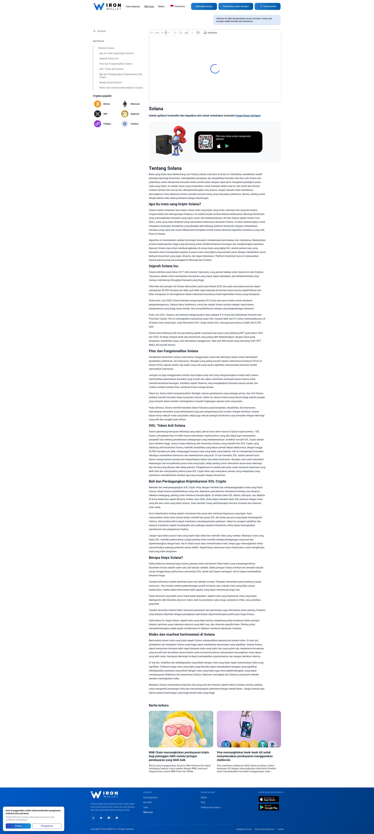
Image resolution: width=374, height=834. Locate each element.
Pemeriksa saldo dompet (236, 6)
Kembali (101, 31)
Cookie (280, 829)
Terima (18, 826)
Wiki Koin (149, 6)
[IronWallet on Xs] (93, 818)
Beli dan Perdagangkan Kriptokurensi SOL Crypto (120, 76)
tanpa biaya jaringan (248, 115)
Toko (145, 807)
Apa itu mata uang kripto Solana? (116, 53)
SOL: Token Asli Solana (111, 69)
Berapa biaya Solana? (110, 82)
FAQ (203, 802)
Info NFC (147, 802)
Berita (161, 6)
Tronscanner (269, 6)
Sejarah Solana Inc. (109, 58)
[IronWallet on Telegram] (116, 818)
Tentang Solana (106, 48)
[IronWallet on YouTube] (101, 818)
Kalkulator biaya (204, 6)
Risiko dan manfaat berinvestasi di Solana (121, 87)
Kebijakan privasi (244, 829)
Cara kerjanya (133, 6)
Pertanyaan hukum (210, 807)
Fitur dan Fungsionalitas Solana (115, 63)
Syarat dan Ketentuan (264, 829)
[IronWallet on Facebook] (109, 818)
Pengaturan (47, 826)
